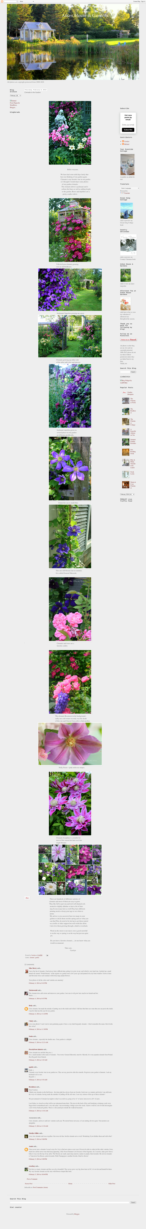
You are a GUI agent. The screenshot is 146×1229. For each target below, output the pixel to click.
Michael (126, 144)
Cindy (31, 1021)
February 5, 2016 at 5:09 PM (38, 1159)
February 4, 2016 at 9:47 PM (38, 998)
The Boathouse (133, 411)
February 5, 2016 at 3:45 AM (38, 1060)
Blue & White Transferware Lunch (132, 464)
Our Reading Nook (133, 451)
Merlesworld (33, 990)
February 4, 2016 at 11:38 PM (38, 1029)
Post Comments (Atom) (40, 1187)
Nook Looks (132, 473)
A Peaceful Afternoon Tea (133, 432)
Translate (127, 193)
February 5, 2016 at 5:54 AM (38, 1080)
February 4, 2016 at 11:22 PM (38, 1014)
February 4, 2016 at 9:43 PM (38, 983)
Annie (31, 1146)
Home (70, 1183)
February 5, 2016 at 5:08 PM (38, 1139)
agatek (31, 1067)
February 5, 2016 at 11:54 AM (38, 1126)
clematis (32, 957)
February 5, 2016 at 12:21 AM (38, 1042)
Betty (31, 1005)
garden (37, 957)
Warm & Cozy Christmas (133, 485)
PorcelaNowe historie (36, 1049)
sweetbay (32, 1166)
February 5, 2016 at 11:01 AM (38, 1111)
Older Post (111, 1183)
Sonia (31, 1036)
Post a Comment (32, 1179)
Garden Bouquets (130, 393)
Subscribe (128, 130)
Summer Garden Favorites (133, 441)
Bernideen (32, 1087)
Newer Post (28, 1183)
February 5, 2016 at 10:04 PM (38, 1174)
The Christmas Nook (133, 400)
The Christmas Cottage (132, 422)
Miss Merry (33, 968)
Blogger (76, 1214)
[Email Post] (47, 955)
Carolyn (126, 141)
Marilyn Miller (34, 1133)
